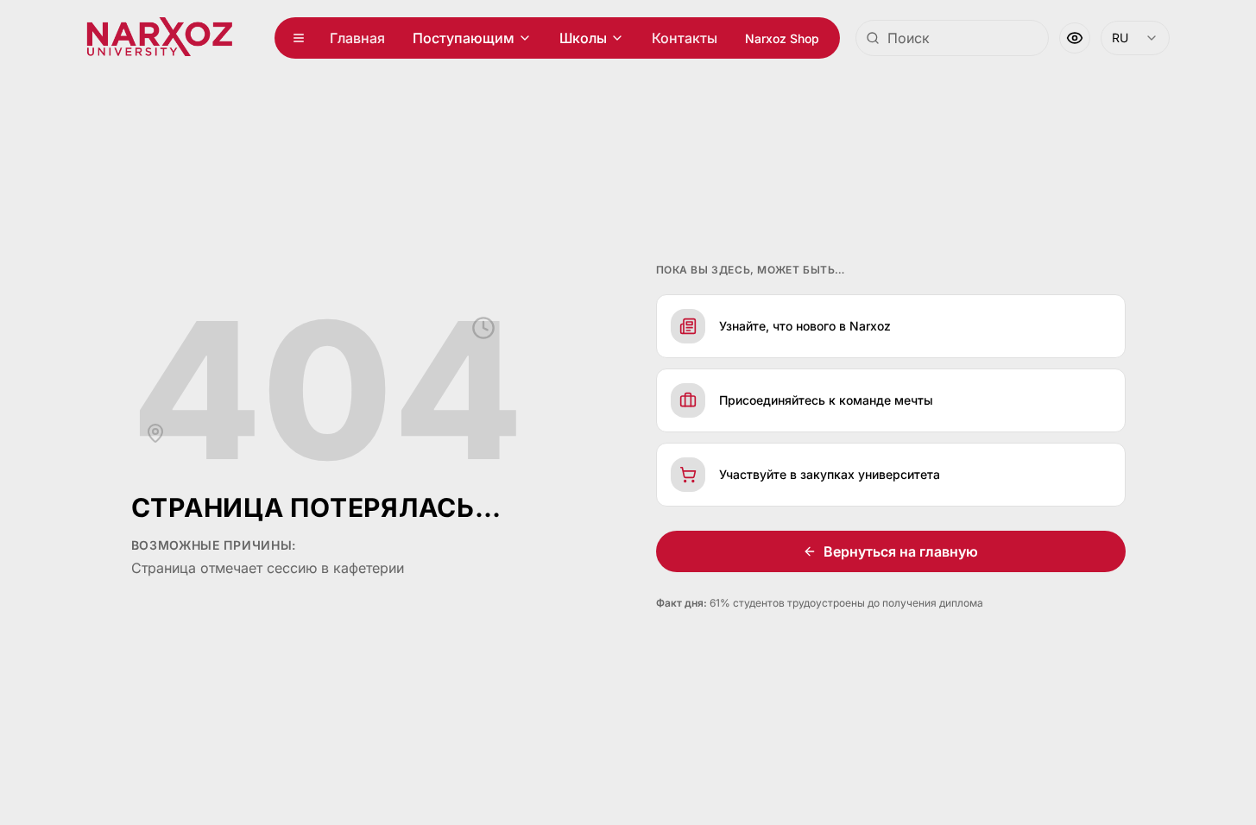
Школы (583, 38)
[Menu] (298, 38)
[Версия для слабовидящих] (1074, 38)
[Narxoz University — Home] (159, 38)
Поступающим (463, 38)
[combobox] (952, 38)
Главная (357, 38)
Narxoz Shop (782, 38)
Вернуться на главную (901, 551)
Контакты (684, 38)
